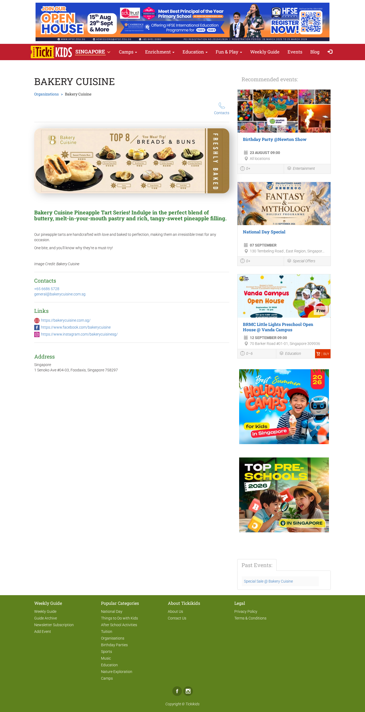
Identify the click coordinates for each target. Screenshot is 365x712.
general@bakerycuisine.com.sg (60, 294)
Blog (315, 52)
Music (106, 658)
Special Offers (304, 261)
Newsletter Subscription (54, 625)
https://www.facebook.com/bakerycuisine (76, 327)
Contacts (221, 113)
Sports (106, 651)
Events (295, 52)
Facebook (177, 691)
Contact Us (177, 618)
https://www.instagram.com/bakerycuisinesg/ (79, 334)
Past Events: (257, 564)
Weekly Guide (264, 52)
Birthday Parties (114, 645)
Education (194, 52)
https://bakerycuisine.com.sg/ (66, 320)
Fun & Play (227, 52)
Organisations (112, 638)
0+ (248, 168)
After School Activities (119, 625)
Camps (126, 52)
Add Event (42, 631)
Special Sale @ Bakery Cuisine (268, 581)
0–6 (249, 353)
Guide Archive (45, 618)
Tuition (106, 631)
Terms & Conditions (250, 618)
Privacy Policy (245, 611)
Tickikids (192, 704)
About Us (175, 611)
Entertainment (304, 168)
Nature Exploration (116, 671)
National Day (111, 611)
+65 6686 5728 (46, 289)
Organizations (46, 94)
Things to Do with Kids (119, 618)
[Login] (331, 52)
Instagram (188, 691)
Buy (326, 354)
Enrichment (158, 52)
